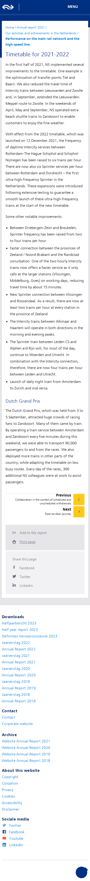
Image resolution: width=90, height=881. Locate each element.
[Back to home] (8, 7)
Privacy (7, 790)
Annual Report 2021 (19, 662)
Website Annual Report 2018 (26, 761)
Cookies (8, 796)
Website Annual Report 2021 (26, 741)
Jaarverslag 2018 (16, 695)
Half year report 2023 (20, 630)
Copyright (10, 777)
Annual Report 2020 (19, 675)
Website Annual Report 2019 (26, 754)
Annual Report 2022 (19, 649)
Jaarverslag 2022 (16, 643)
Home (10, 27)
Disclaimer (10, 809)
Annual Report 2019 (19, 688)
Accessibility (12, 803)
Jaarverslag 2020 (16, 669)
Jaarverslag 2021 (16, 656)
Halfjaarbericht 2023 (19, 623)
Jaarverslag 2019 (16, 682)
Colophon (10, 783)
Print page (28, 542)
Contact (8, 717)
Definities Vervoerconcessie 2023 (29, 636)
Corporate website (17, 724)
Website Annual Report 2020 (26, 748)
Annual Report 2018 (19, 701)
